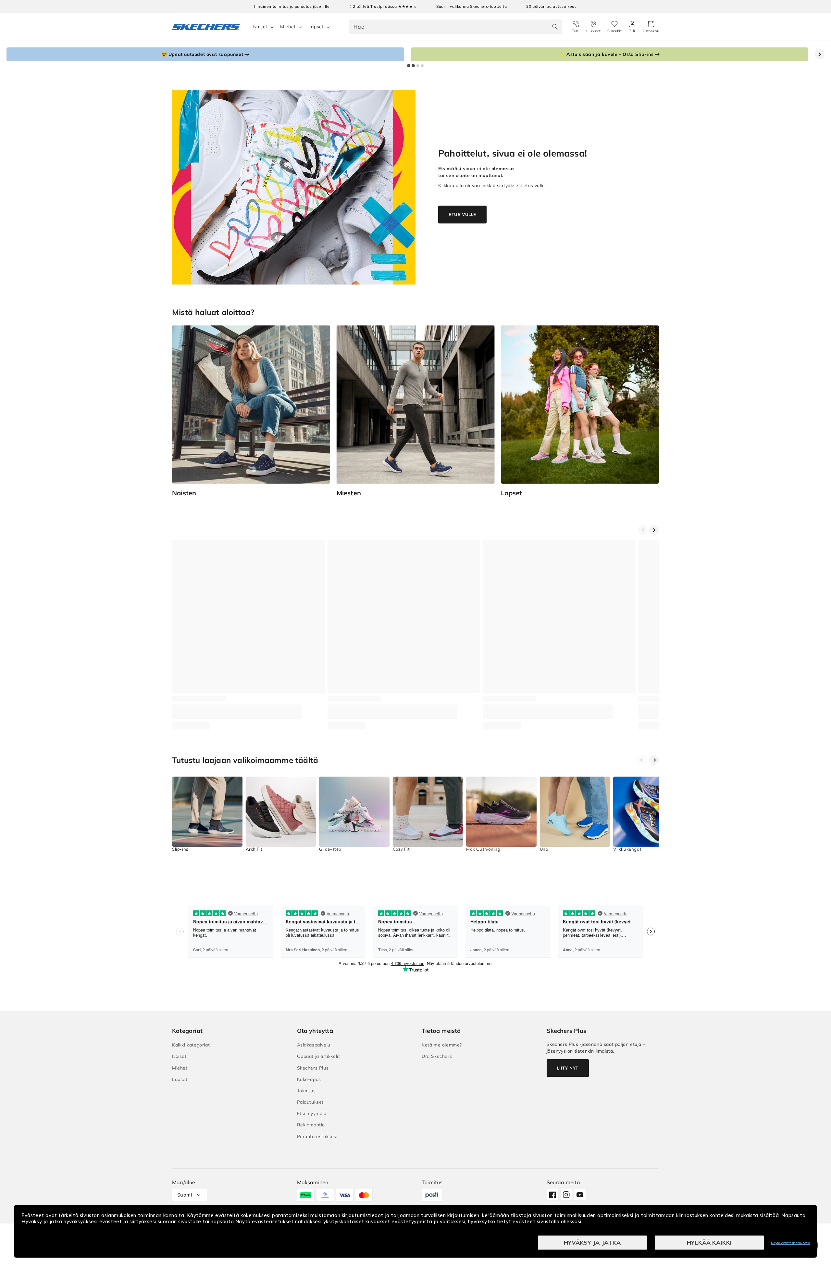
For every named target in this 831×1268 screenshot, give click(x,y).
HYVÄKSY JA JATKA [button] (592, 1242)
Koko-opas (309, 1079)
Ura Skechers (437, 1056)
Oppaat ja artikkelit (318, 1056)
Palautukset (310, 1102)
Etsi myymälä (312, 1113)
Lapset (316, 27)
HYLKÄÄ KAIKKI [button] (709, 1242)
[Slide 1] (408, 65)
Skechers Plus (313, 1068)
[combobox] (455, 26)
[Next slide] (820, 54)
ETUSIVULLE (462, 214)
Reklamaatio (311, 1125)
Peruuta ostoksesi (317, 1136)
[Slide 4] (422, 65)
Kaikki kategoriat (191, 1045)
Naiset (260, 27)
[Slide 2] (413, 65)
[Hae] (555, 26)
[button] (651, 27)
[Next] (654, 760)
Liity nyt (567, 1068)
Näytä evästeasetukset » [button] (790, 1243)
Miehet (288, 27)
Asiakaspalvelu (313, 1045)
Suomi (184, 1195)
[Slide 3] (417, 65)
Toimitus (306, 1091)
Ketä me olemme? (442, 1045)
